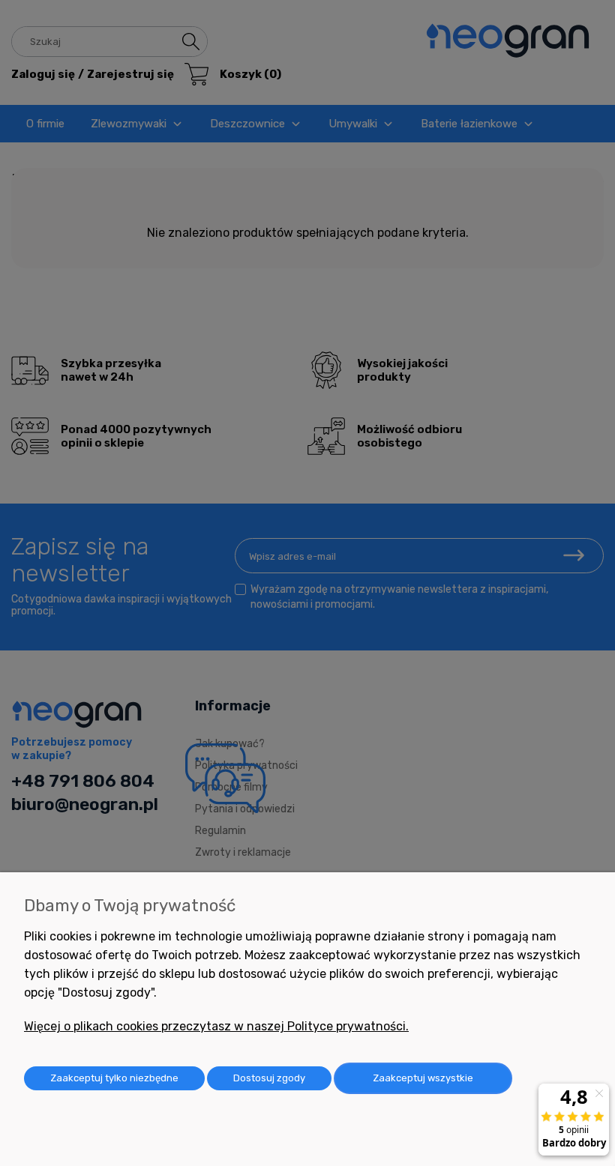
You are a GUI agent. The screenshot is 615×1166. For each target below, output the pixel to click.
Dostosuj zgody (269, 1078)
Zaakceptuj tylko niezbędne (114, 1078)
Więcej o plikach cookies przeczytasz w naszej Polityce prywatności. (216, 1026)
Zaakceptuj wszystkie (423, 1078)
